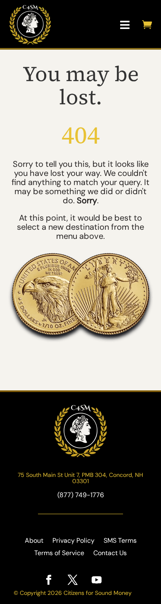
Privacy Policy (73, 541)
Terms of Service (59, 553)
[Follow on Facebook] (49, 580)
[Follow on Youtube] (97, 580)
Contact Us (110, 553)
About (34, 541)
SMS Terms (120, 541)
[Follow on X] (73, 580)
